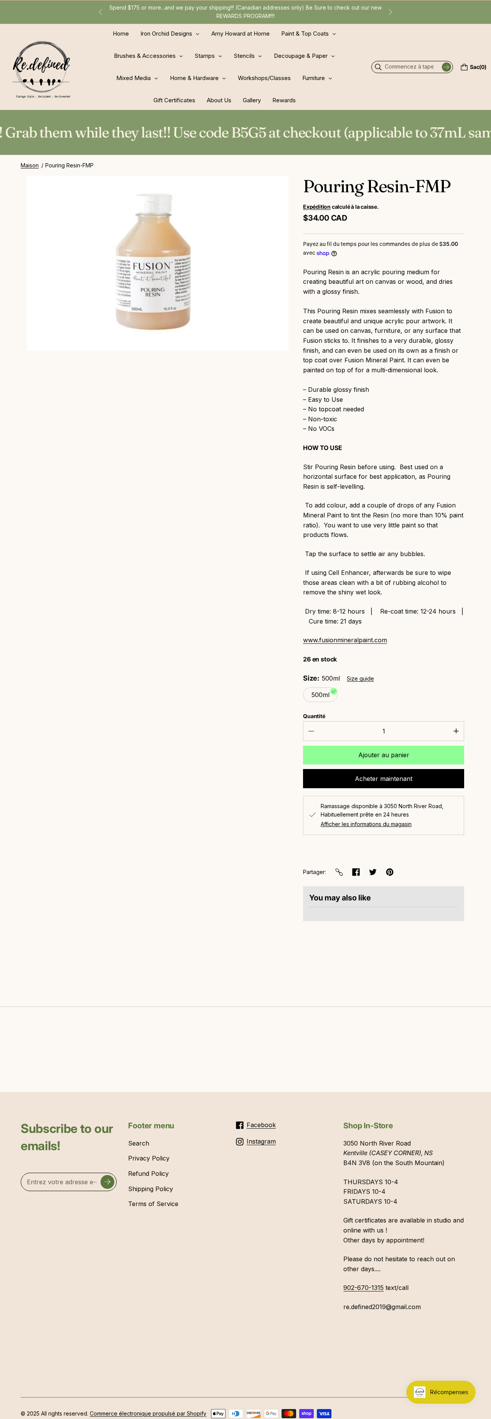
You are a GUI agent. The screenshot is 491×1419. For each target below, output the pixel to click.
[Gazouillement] (372, 872)
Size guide (360, 678)
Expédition (317, 206)
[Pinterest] (389, 872)
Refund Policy (148, 1173)
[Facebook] (356, 872)
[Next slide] (390, 11)
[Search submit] (446, 67)
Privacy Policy (149, 1158)
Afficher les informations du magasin (366, 824)
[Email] (339, 872)
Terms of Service (153, 1204)
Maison (30, 165)
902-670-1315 (363, 1287)
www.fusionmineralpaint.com (345, 640)
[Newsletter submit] (107, 1182)
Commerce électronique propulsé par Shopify (148, 1413)
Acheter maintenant (383, 778)
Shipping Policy (150, 1189)
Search (138, 1143)
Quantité (314, 716)
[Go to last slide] (100, 11)
